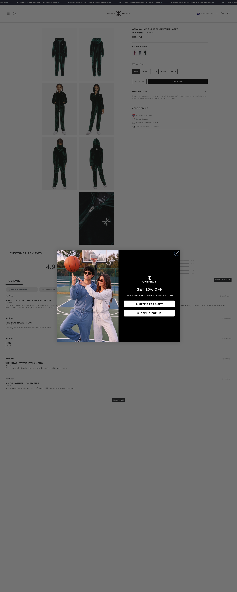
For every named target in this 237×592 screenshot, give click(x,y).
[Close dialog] (176, 253)
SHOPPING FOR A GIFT (149, 304)
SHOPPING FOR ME (149, 313)
